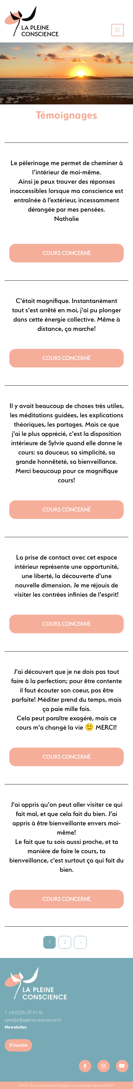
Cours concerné (66, 253)
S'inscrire (18, 1045)
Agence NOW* (103, 1085)
